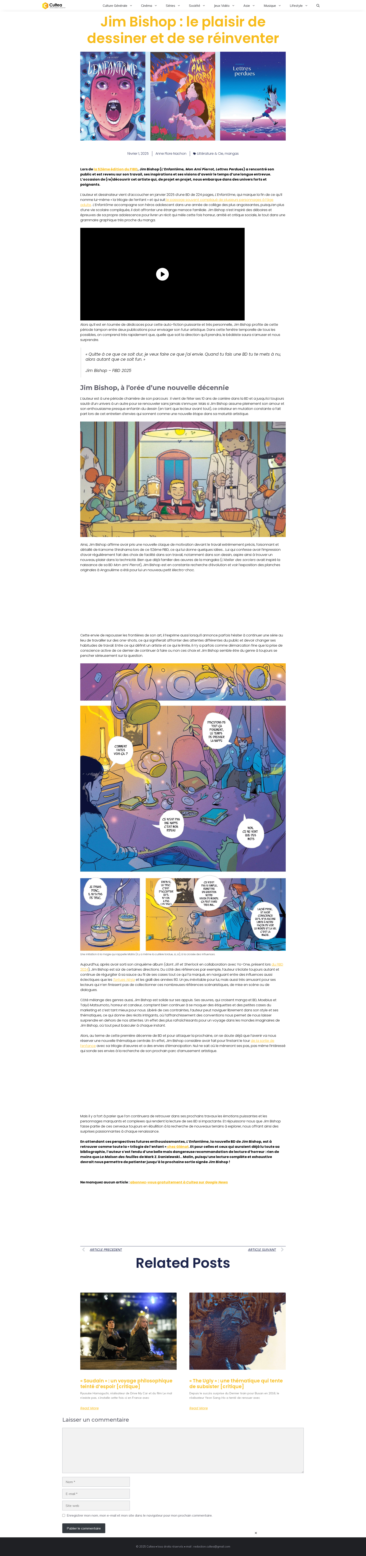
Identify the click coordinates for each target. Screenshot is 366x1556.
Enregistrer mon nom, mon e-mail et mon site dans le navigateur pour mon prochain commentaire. (139, 1515)
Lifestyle (296, 6)
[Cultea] (53, 5)
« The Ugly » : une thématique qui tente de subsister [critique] (236, 1384)
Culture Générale (115, 6)
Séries (170, 6)
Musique (270, 6)
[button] (318, 5)
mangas (232, 153)
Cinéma (146, 6)
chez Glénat (177, 1146)
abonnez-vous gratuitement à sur (179, 1182)
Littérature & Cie (210, 153)
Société (194, 6)
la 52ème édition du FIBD (116, 169)
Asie (246, 6)
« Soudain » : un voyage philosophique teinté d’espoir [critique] (126, 1384)
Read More (89, 1408)
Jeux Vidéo (222, 6)
